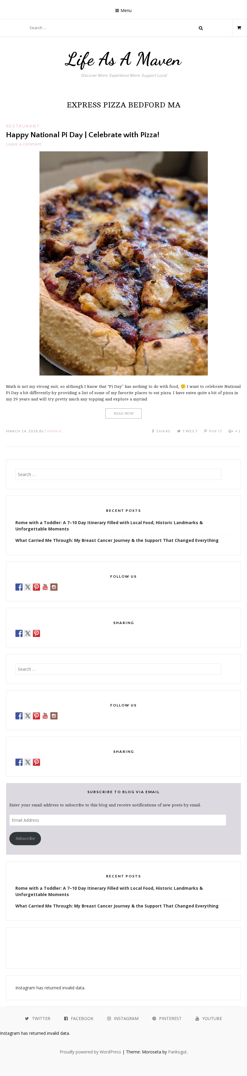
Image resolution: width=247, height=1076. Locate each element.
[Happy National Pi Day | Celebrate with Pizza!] (123, 374)
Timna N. (54, 431)
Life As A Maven (123, 59)
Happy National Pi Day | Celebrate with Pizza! (83, 135)
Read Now (124, 413)
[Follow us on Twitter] (27, 587)
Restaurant (23, 125)
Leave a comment (24, 144)
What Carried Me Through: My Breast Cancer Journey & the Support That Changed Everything (117, 540)
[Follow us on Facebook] (19, 587)
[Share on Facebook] (19, 633)
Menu (126, 10)
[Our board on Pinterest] (36, 587)
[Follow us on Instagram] (54, 587)
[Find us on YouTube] (45, 587)
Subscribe (25, 838)
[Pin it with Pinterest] (36, 633)
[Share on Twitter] (27, 633)
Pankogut (177, 1052)
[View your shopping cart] (236, 27)
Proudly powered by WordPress (90, 1052)
